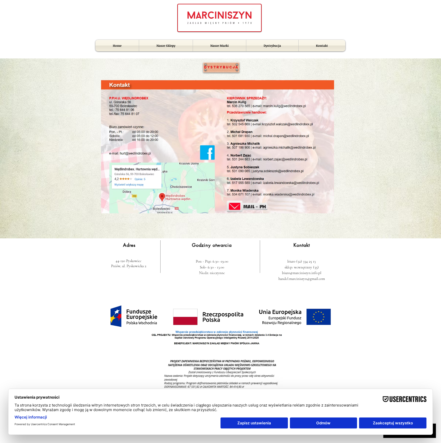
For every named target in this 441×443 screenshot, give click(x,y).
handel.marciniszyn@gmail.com (301, 278)
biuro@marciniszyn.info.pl (301, 272)
